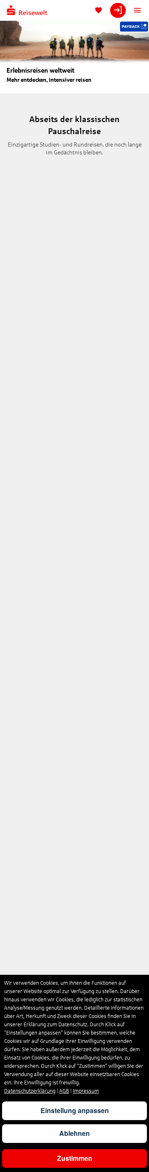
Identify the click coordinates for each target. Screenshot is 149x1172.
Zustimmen (74, 1158)
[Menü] (137, 10)
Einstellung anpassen (75, 1110)
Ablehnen (74, 1133)
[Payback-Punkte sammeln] (134, 26)
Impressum (86, 1091)
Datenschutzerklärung (29, 1091)
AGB (64, 1091)
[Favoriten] (98, 10)
